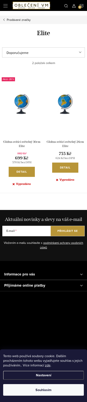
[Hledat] (66, 5)
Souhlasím (43, 389)
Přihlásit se (67, 231)
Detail (21, 172)
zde (47, 365)
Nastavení (43, 375)
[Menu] (5, 5)
